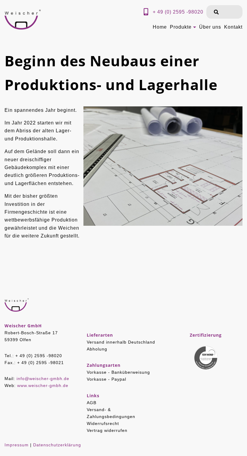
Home (160, 27)
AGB (91, 402)
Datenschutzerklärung (57, 444)
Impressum (17, 444)
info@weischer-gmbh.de (43, 378)
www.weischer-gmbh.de (42, 385)
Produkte (181, 27)
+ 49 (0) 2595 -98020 (178, 11)
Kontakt (233, 27)
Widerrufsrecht (103, 423)
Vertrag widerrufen (107, 430)
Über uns (210, 27)
